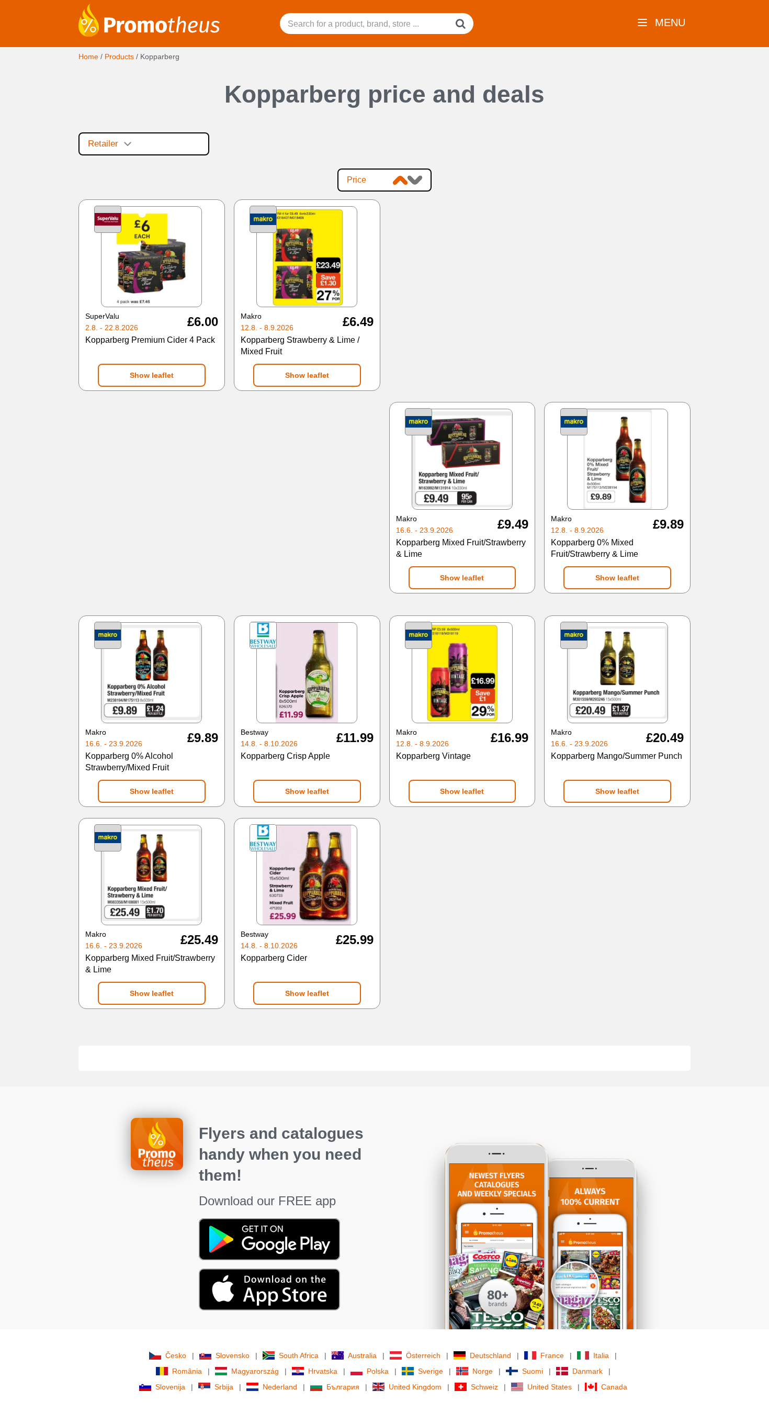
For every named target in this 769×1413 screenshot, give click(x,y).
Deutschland (490, 1355)
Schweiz (484, 1387)
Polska (378, 1371)
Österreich (423, 1355)
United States (549, 1387)
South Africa (299, 1355)
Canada (614, 1387)
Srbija (223, 1387)
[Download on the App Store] (269, 1289)
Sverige (430, 1371)
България (342, 1387)
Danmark (587, 1371)
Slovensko (233, 1355)
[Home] (149, 19)
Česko (175, 1355)
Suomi (532, 1371)
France (552, 1355)
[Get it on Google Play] (269, 1239)
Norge (482, 1371)
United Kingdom (415, 1387)
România (187, 1371)
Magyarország (255, 1371)
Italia (601, 1355)
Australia (362, 1355)
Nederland (280, 1387)
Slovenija (170, 1387)
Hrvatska (322, 1371)
